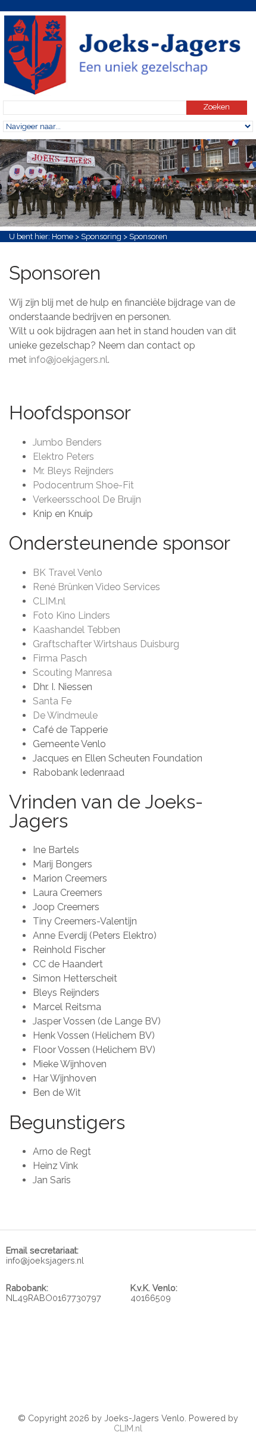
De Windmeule (65, 715)
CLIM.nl (49, 601)
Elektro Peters (63, 456)
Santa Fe (52, 701)
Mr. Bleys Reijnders (73, 471)
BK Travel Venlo (67, 572)
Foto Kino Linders (71, 615)
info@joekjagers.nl (68, 359)
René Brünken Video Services (96, 587)
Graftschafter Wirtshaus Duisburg (106, 644)
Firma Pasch (60, 658)
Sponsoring (101, 236)
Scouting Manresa (72, 672)
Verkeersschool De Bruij (84, 499)
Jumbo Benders (67, 442)
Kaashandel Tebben (76, 629)
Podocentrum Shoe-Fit (83, 485)
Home (62, 236)
